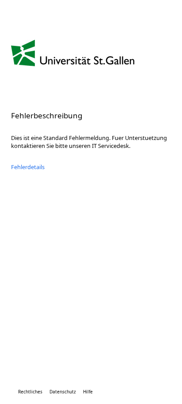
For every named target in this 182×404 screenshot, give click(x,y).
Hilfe (88, 392)
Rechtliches (30, 392)
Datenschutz (62, 392)
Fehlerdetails (28, 167)
